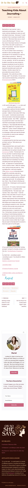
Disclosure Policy (10, 485)
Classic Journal (9, 171)
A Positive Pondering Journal (10, 269)
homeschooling (7, 80)
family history (14, 288)
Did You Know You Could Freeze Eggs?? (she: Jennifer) (21, 302)
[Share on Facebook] (7, 25)
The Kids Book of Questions (14, 251)
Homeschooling (16, 7)
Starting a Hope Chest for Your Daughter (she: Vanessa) (6, 302)
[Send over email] (13, 25)
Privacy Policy (21, 485)
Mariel (10, 17)
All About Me (6, 138)
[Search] (24, 332)
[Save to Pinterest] (3, 25)
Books (9, 7)
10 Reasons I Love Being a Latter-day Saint (13, 448)
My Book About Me (14, 103)
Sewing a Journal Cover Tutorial (10, 261)
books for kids (6, 288)
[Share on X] (10, 25)
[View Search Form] (26, 3)
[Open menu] (23, 3)
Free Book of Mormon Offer (9, 444)
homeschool (5, 152)
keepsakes (13, 291)
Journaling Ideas (6, 265)
